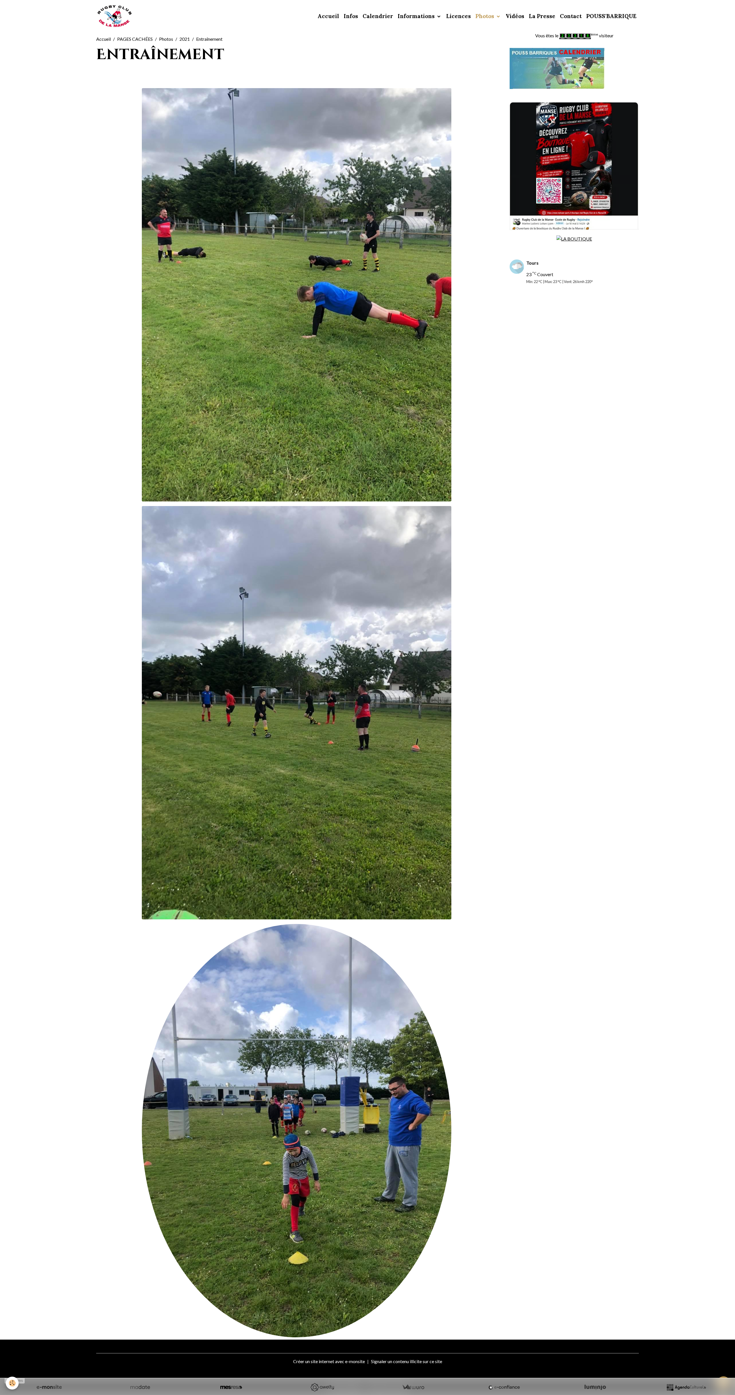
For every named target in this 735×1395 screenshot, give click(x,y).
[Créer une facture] (413, 1387)
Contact (571, 16)
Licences (458, 16)
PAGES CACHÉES (135, 39)
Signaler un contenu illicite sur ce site (406, 1361)
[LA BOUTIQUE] (574, 238)
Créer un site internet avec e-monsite (329, 1361)
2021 (184, 39)
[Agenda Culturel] (686, 1387)
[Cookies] (12, 1383)
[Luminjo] (595, 1387)
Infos (351, 16)
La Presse (542, 16)
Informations (417, 16)
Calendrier (378, 16)
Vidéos (515, 16)
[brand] (115, 16)
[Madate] (140, 1387)
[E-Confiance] (504, 1387)
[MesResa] (231, 1387)
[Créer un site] (49, 1387)
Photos (485, 16)
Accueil (328, 16)
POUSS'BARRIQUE (611, 16)
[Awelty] (322, 1387)
